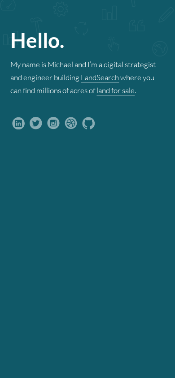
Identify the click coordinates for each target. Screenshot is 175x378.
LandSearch (100, 77)
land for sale (115, 90)
